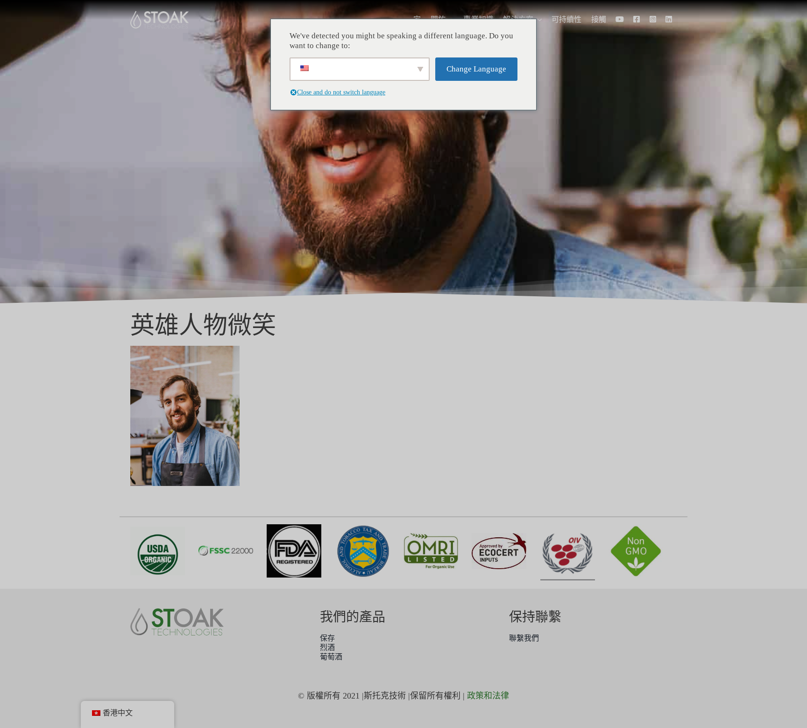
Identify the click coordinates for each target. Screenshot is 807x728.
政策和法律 (488, 695)
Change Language (476, 68)
